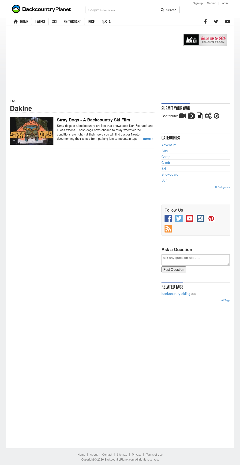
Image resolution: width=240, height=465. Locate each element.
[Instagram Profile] (200, 218)
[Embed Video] (182, 116)
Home (81, 454)
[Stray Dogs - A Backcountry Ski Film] (31, 131)
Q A (106, 21)
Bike (164, 150)
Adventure (169, 145)
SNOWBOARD (72, 21)
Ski (163, 168)
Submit (211, 3)
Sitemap (122, 454)
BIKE (91, 21)
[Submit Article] (199, 116)
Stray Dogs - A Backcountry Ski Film (93, 120)
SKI (54, 21)
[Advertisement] (91, 62)
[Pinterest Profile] (211, 218)
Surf (164, 180)
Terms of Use (154, 454)
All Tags (225, 300)
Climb (165, 162)
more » (148, 138)
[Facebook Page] (205, 21)
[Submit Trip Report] (216, 116)
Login (224, 3)
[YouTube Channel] (227, 21)
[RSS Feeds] (168, 228)
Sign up (198, 3)
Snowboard (169, 174)
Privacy (136, 454)
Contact (107, 454)
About (94, 454)
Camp (165, 156)
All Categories (222, 187)
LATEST (40, 21)
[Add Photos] (191, 116)
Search (170, 10)
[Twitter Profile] (216, 21)
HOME (23, 21)
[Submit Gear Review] (208, 116)
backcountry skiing (175, 293)
